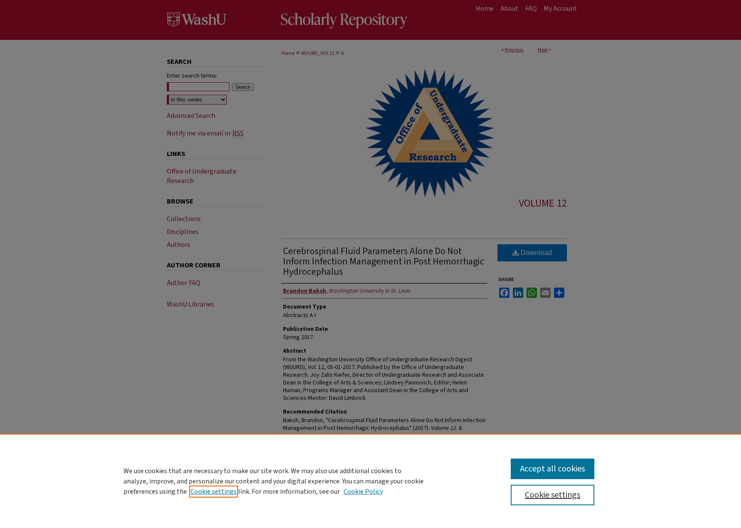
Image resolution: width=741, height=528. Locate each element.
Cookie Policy (363, 491)
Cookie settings (213, 491)
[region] (370, 481)
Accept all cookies (552, 469)
